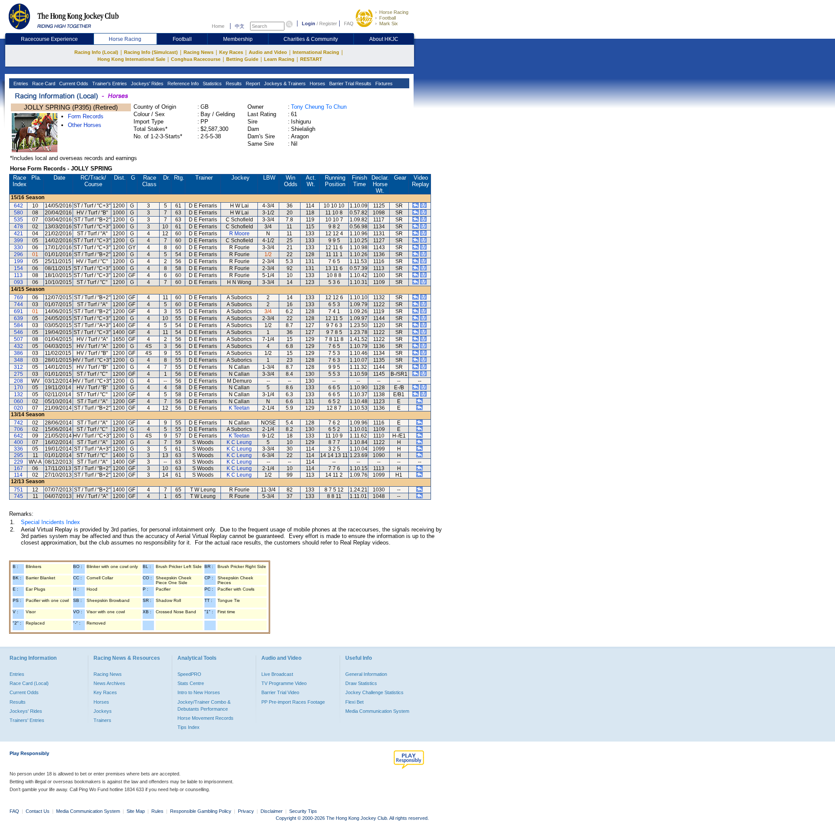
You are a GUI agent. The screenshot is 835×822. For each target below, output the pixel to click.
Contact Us (38, 811)
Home (218, 26)
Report (252, 83)
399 (18, 240)
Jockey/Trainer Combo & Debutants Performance (203, 705)
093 (18, 282)
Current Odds (73, 83)
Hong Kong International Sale (131, 59)
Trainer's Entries (109, 83)
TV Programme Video (284, 683)
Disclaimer (272, 811)
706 (18, 429)
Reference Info (182, 83)
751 (18, 490)
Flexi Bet (354, 702)
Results (233, 83)
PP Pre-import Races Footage (293, 702)
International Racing (316, 52)
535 (18, 220)
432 (18, 346)
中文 (239, 26)
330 (18, 247)
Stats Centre (190, 683)
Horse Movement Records (205, 718)
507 (18, 339)
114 (18, 475)
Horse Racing (393, 12)
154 (18, 268)
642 (18, 206)
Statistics (211, 83)
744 (18, 304)
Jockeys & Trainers (284, 83)
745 (18, 496)
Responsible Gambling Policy (200, 811)
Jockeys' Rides (147, 83)
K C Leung (239, 442)
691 (18, 311)
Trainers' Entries (27, 720)
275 (18, 374)
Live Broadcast (277, 674)
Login (308, 23)
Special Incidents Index (50, 522)
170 (18, 387)
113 (18, 275)
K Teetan (239, 408)
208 (18, 381)
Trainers (102, 720)
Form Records (86, 116)
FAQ (349, 23)
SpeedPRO (189, 674)
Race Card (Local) (29, 683)
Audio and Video (268, 52)
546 (18, 332)
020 (18, 408)
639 (18, 318)
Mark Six (388, 23)
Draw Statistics (361, 683)
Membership (238, 39)
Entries (20, 83)
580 (18, 213)
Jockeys (103, 711)
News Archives (109, 683)
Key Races (231, 52)
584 (18, 325)
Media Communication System (377, 711)
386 (18, 353)
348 (18, 360)
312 (18, 367)
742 (18, 423)
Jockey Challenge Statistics (374, 692)
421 (18, 234)
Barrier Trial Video (280, 692)
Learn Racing (279, 59)
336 (18, 449)
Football (387, 17)
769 (18, 297)
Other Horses (84, 125)
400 (18, 442)
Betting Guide (242, 59)
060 (18, 401)
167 (18, 468)
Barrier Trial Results (349, 83)
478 (18, 227)
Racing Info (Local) (96, 52)
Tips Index (188, 727)
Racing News (199, 52)
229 (18, 462)
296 (18, 254)
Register (328, 23)
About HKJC (383, 39)
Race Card (43, 83)
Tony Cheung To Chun (319, 107)
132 (18, 394)
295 (18, 455)
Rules (158, 811)
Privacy (246, 811)
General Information (366, 674)
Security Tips (303, 811)
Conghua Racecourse (195, 59)
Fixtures (383, 83)
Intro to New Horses (198, 692)
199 (18, 261)
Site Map (136, 811)
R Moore (239, 234)
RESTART (311, 59)
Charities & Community (311, 39)
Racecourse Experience (49, 39)
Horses (316, 83)
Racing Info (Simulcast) (151, 52)
